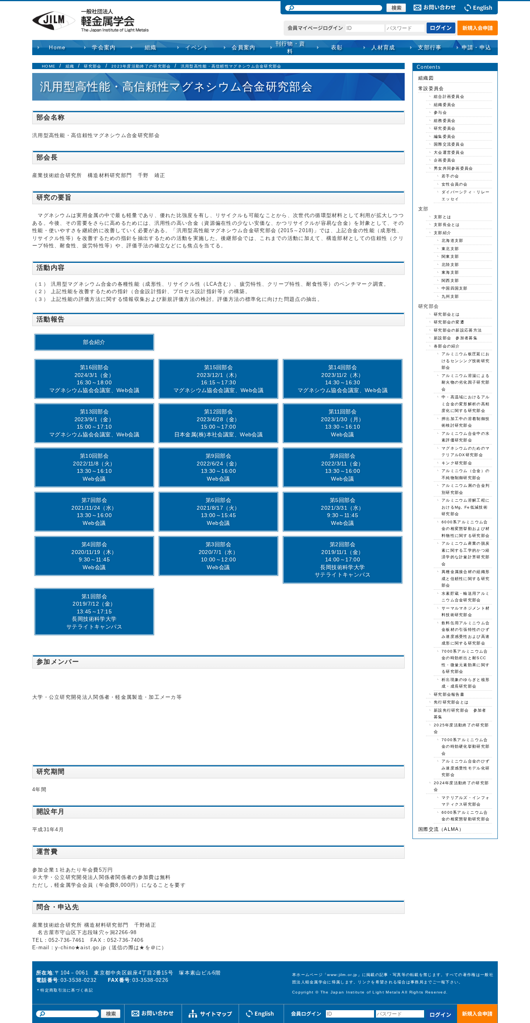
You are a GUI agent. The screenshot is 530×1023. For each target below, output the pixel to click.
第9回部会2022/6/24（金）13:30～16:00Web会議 (218, 467)
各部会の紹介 (447, 346)
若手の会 (450, 176)
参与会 (440, 112)
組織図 (426, 78)
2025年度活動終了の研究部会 (461, 728)
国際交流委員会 (449, 144)
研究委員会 (445, 128)
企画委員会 (445, 160)
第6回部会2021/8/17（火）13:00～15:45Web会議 (218, 511)
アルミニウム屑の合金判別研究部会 (466, 489)
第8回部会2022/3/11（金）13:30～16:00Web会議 (342, 467)
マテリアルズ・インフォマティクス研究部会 (466, 801)
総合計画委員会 (449, 96)
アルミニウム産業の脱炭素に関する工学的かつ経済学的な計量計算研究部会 (466, 553)
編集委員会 (445, 136)
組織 (70, 66)
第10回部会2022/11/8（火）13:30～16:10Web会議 (94, 467)
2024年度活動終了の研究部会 (461, 786)
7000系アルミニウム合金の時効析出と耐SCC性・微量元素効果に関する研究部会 (466, 661)
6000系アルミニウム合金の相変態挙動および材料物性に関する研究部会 (466, 529)
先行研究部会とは (451, 702)
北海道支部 (453, 240)
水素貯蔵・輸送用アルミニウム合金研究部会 (466, 597)
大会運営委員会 (449, 152)
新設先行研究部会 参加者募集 (460, 713)
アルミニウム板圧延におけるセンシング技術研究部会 (466, 361)
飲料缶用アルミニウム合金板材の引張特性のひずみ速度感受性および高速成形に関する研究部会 (466, 633)
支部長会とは (447, 224)
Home (57, 47)
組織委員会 (445, 104)
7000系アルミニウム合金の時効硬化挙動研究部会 (466, 747)
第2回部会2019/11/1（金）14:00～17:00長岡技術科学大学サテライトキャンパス (343, 559)
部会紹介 (94, 342)
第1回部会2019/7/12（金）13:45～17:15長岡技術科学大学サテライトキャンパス (94, 611)
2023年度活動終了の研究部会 (141, 66)
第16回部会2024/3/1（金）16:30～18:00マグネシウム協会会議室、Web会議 (94, 378)
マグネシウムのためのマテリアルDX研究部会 (466, 451)
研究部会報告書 (449, 694)
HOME (48, 66)
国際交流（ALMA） (441, 829)
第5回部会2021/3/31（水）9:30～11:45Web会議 (342, 511)
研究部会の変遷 (449, 322)
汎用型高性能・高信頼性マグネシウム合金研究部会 (231, 66)
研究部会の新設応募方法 (458, 330)
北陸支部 (450, 264)
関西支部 (450, 280)
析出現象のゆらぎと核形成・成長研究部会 (466, 683)
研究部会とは (447, 314)
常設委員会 (431, 88)
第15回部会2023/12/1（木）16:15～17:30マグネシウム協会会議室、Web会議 (218, 378)
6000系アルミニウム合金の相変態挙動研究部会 (466, 816)
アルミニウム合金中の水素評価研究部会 (466, 437)
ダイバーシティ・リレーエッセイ (466, 195)
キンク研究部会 (457, 463)
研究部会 (92, 66)
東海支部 (450, 272)
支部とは (442, 217)
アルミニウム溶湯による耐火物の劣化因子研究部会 (466, 382)
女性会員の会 (455, 184)
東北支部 (450, 249)
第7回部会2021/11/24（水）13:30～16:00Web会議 (94, 511)
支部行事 (430, 47)
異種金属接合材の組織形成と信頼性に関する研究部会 (466, 578)
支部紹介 (442, 233)
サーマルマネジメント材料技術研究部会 (466, 611)
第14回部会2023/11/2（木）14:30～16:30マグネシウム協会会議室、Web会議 (343, 378)
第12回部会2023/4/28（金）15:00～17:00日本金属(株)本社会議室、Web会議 (218, 423)
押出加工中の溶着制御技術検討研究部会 (466, 422)
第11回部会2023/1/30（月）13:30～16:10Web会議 (342, 423)
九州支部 (450, 296)
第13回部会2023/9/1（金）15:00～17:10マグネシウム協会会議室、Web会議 (94, 423)
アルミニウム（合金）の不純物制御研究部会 (466, 474)
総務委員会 (445, 120)
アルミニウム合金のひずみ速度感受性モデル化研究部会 (466, 768)
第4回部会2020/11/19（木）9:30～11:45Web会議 (94, 555)
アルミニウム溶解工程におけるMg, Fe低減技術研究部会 (466, 507)
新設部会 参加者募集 (456, 338)
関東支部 (450, 256)
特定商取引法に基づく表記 (66, 990)
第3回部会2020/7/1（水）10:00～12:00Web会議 (219, 555)
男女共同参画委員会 (453, 168)
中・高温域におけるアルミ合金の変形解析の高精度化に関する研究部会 (466, 404)
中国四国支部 (455, 288)
